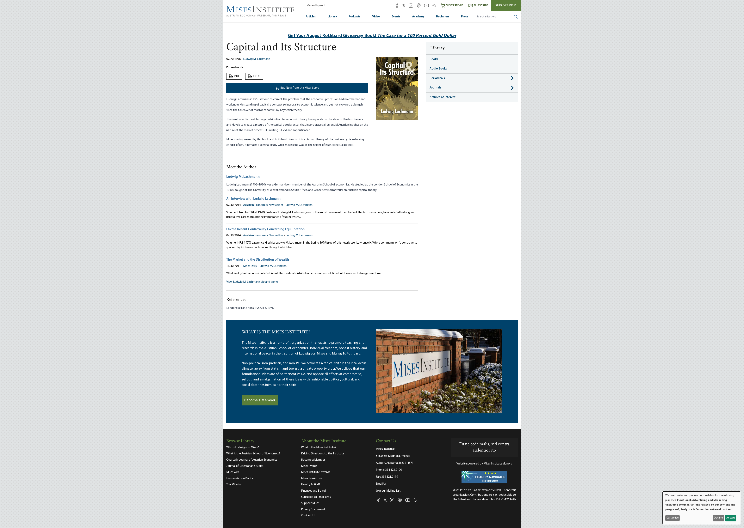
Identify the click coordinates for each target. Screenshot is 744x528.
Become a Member (260, 400)
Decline (718, 517)
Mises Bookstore (311, 478)
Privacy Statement (313, 509)
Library (332, 16)
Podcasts (355, 16)
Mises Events (309, 466)
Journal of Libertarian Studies (245, 466)
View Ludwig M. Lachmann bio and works (252, 281)
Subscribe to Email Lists (316, 497)
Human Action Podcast (241, 478)
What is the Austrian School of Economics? (253, 453)
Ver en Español (316, 5)
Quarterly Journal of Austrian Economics (251, 459)
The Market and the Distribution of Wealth (257, 260)
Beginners (443, 16)
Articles (311, 16)
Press (464, 16)
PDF (235, 76)
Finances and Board (313, 490)
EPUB (254, 76)
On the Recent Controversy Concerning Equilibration (265, 229)
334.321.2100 (393, 469)
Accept (730, 517)
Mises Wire (232, 472)
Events (396, 16)
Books (434, 59)
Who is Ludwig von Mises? (242, 447)
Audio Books (438, 68)
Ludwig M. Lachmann (256, 59)
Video (376, 16)
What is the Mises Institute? (318, 447)
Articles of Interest (443, 97)
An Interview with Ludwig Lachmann (253, 199)
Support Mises (506, 5)
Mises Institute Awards (315, 472)
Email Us (381, 483)
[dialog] (701, 507)
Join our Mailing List (388, 490)
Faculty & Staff (310, 484)
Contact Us (308, 515)
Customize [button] (672, 517)
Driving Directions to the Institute (322, 453)
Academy (418, 16)
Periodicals (437, 78)
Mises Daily (250, 266)
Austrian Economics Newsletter (263, 205)
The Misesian (234, 484)
